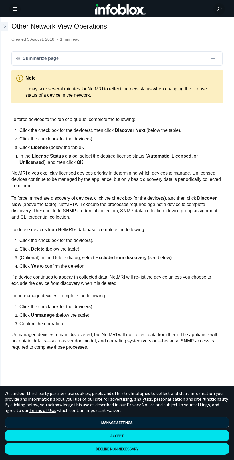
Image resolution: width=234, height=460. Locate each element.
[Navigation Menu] (15, 9)
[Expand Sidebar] (4, 206)
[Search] (219, 9)
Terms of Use (42, 410)
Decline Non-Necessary (117, 448)
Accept (117, 435)
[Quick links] (120, 9)
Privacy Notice (141, 404)
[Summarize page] (213, 58)
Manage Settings (117, 422)
